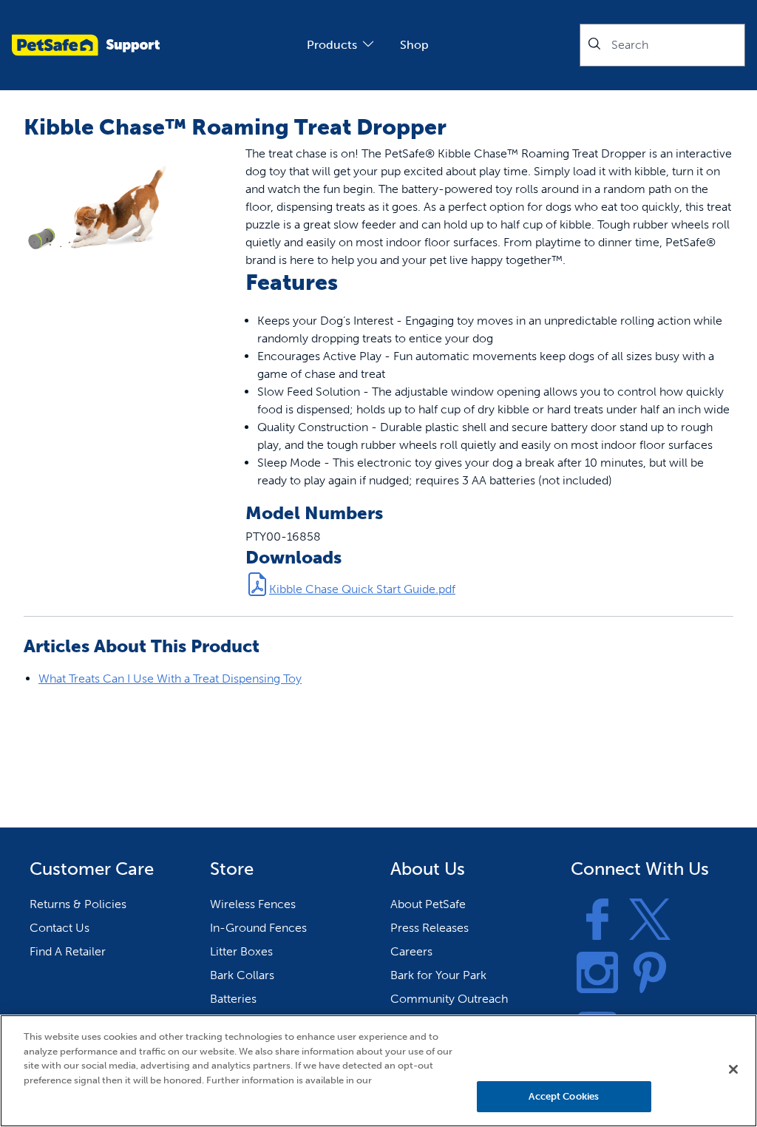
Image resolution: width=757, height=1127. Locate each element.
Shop (414, 45)
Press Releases (429, 928)
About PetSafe (428, 904)
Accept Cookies (564, 1096)
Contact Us (59, 928)
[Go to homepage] (86, 45)
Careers (411, 951)
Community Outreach (449, 999)
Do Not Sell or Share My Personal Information (564, 1053)
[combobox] (662, 45)
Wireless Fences (253, 904)
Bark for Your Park (438, 975)
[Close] (733, 1069)
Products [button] (332, 45)
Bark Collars (242, 975)
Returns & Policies (78, 904)
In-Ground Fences (258, 928)
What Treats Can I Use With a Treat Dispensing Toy (170, 678)
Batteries (233, 999)
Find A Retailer (68, 951)
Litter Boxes (241, 951)
